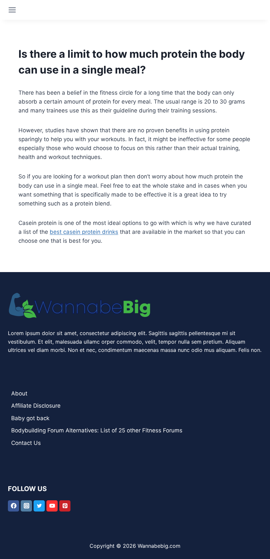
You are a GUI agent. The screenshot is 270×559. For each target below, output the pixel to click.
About (19, 393)
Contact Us (26, 443)
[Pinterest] (64, 506)
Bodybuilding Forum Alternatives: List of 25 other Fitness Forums (96, 430)
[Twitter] (39, 506)
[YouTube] (52, 506)
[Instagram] (26, 506)
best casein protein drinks (84, 232)
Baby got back (30, 418)
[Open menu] (12, 10)
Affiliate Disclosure (36, 405)
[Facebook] (13, 506)
